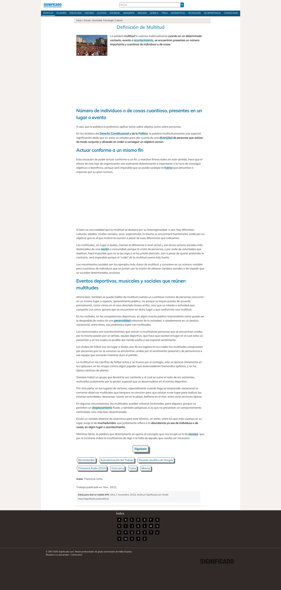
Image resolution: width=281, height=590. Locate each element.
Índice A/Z (48, 13)
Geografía (128, 13)
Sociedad (115, 13)
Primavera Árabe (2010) (92, 468)
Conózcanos (231, 13)
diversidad (165, 137)
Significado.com (52, 5)
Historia (89, 13)
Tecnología (194, 13)
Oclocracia (117, 468)
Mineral (145, 468)
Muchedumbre (86, 460)
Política (143, 133)
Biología (142, 13)
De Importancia (212, 13)
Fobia (132, 468)
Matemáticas (178, 13)
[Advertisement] (140, 80)
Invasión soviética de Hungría (156, 460)
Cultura (101, 13)
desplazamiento (102, 407)
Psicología (75, 13)
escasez (193, 434)
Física (165, 13)
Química (154, 13)
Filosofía (61, 13)
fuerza (168, 167)
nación (105, 249)
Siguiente (140, 448)
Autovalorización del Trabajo (116, 460)
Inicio (79, 20)
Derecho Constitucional (114, 133)
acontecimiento (143, 40)
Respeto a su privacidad (57, 555)
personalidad (122, 320)
